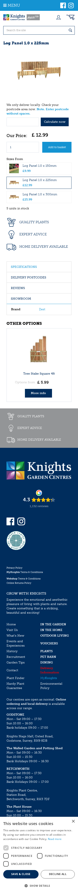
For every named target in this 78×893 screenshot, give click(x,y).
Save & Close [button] (21, 874)
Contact (12, 670)
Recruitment (15, 657)
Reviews (18, 288)
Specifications (24, 267)
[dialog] (39, 855)
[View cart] (70, 17)
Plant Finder (15, 678)
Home (11, 624)
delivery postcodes (28, 277)
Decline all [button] (58, 874)
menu (14, 5)
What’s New (15, 635)
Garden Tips (15, 662)
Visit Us (12, 630)
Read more (55, 839)
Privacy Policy (14, 567)
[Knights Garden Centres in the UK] (21, 17)
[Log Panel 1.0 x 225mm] (39, 70)
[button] (39, 885)
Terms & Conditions (24, 572)
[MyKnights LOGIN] (58, 17)
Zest (42, 309)
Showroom (21, 299)
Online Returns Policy (18, 583)
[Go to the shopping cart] (70, 17)
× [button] (73, 821)
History (12, 651)
